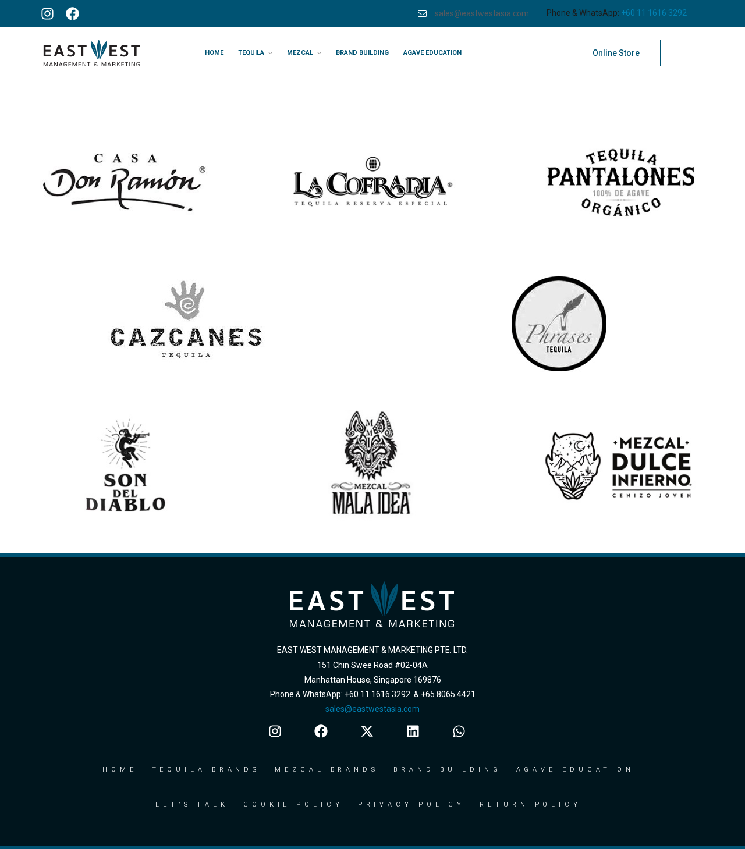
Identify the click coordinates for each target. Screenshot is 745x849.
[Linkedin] (413, 731)
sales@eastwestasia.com (372, 708)
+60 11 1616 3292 (654, 12)
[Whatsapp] (459, 731)
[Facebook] (72, 13)
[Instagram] (47, 13)
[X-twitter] (367, 731)
